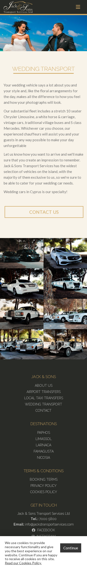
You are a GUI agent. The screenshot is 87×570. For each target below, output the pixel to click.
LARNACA (43, 445)
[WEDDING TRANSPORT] (22, 253)
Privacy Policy (43, 486)
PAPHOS (43, 433)
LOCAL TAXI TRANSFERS (43, 398)
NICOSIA (43, 458)
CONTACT (43, 410)
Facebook (45, 530)
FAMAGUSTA (44, 451)
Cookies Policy (43, 492)
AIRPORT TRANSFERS (44, 392)
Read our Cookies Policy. (23, 563)
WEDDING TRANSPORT (43, 404)
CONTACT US (44, 212)
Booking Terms (44, 479)
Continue (70, 548)
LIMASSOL (44, 439)
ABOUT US (43, 385)
